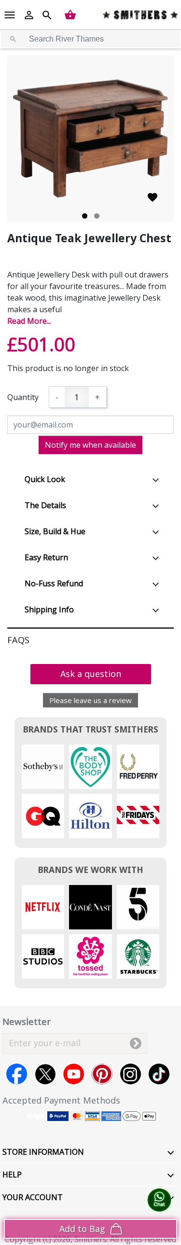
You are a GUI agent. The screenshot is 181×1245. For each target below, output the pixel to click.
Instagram (130, 1074)
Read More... (29, 321)
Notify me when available (90, 445)
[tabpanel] (90, 138)
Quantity (23, 397)
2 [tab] (97, 216)
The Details (45, 505)
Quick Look (45, 479)
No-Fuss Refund (54, 583)
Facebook (16, 1074)
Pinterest (102, 1074)
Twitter (45, 1074)
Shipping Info (49, 609)
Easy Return (46, 557)
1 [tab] (85, 216)
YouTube (73, 1074)
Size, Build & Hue (55, 531)
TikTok (159, 1074)
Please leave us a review (90, 700)
